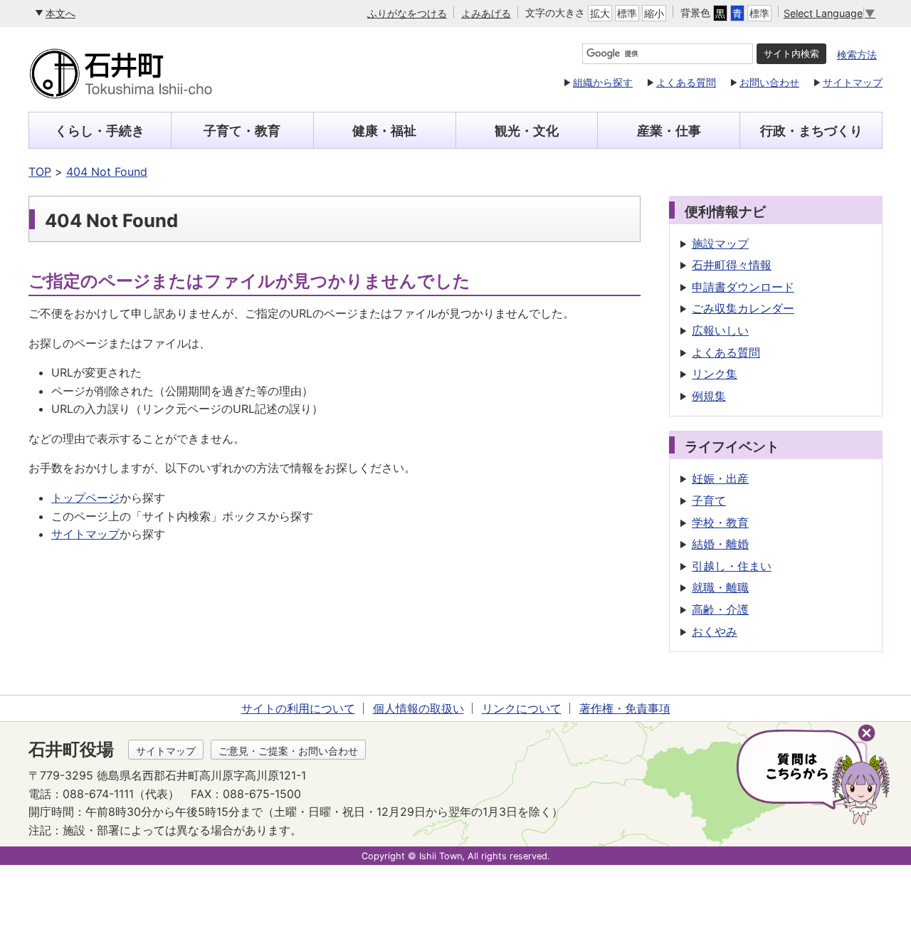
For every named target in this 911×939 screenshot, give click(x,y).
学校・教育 (720, 522)
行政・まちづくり (811, 130)
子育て (709, 500)
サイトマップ (853, 82)
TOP (39, 171)
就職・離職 (720, 587)
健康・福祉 (384, 130)
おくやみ (714, 631)
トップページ (85, 498)
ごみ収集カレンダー (743, 308)
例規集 (709, 396)
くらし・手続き (99, 130)
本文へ (60, 13)
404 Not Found (106, 171)
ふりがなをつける (407, 13)
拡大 (600, 13)
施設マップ (720, 243)
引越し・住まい (732, 566)
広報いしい (720, 330)
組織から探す (603, 82)
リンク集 (714, 374)
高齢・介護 (720, 609)
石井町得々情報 (732, 265)
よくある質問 (686, 82)
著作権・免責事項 (624, 708)
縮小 (654, 13)
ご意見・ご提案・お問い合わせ (288, 751)
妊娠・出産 (720, 478)
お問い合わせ (769, 82)
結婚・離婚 (720, 544)
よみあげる (486, 13)
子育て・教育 (242, 130)
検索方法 (857, 54)
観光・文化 (527, 130)
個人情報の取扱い (418, 708)
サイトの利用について (298, 708)
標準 (627, 13)
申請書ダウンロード (743, 287)
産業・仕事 (669, 130)
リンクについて (522, 708)
